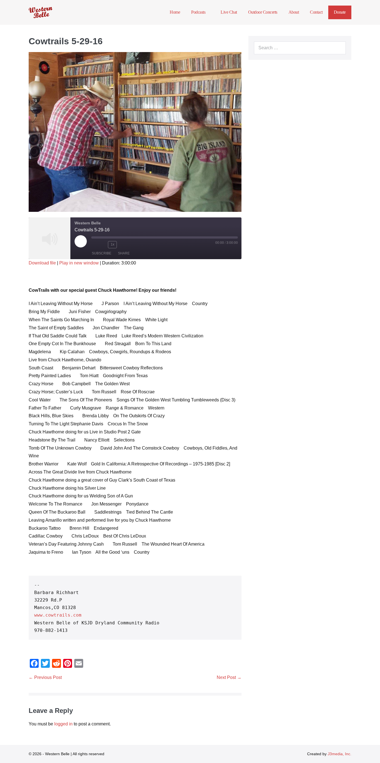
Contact (316, 12)
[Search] (338, 48)
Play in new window (79, 263)
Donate (340, 12)
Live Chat (229, 12)
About (293, 12)
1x (112, 244)
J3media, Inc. (339, 754)
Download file (42, 263)
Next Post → (229, 677)
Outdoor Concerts (262, 12)
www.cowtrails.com (58, 615)
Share (124, 253)
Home (175, 12)
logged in (63, 724)
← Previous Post (45, 677)
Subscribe (101, 253)
